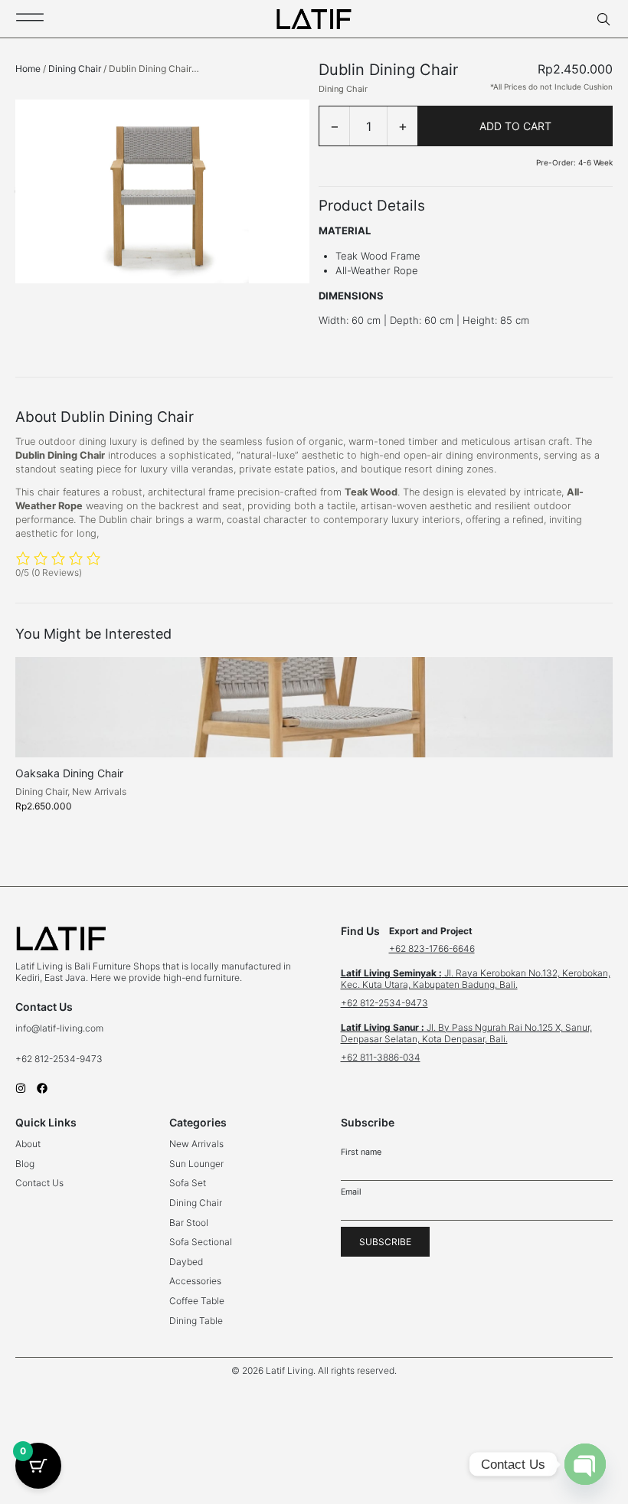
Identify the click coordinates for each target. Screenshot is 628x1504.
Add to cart (515, 125)
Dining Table (196, 1320)
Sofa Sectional (200, 1241)
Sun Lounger (196, 1163)
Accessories (195, 1281)
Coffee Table (196, 1300)
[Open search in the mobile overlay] (605, 19)
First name (361, 1152)
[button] (314, 1371)
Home (28, 68)
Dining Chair (74, 68)
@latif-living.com (67, 1028)
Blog (24, 1163)
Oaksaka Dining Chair (69, 773)
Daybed (186, 1261)
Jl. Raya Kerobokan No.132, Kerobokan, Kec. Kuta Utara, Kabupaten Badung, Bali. (475, 979)
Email (351, 1192)
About (28, 1143)
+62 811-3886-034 (380, 1057)
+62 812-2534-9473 (60, 1058)
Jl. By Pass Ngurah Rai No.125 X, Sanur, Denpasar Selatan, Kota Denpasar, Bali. (466, 1033)
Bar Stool (188, 1222)
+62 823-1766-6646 (432, 948)
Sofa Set (187, 1182)
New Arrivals (99, 791)
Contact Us (39, 1182)
